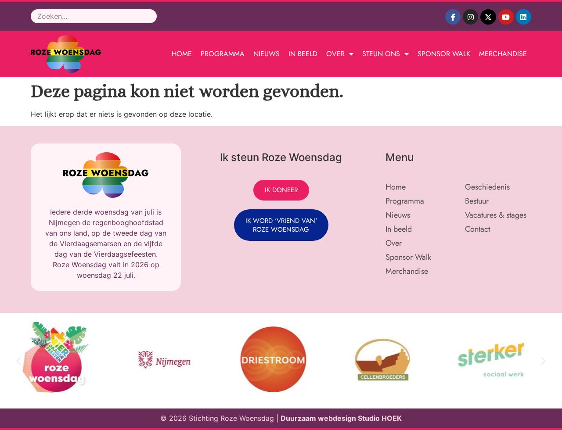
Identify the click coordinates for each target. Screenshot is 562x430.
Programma (223, 54)
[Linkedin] (523, 17)
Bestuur (477, 201)
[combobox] (94, 16)
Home (182, 54)
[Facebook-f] (453, 17)
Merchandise (503, 54)
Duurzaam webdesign (319, 418)
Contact (477, 229)
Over (335, 54)
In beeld (302, 54)
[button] (18, 360)
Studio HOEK (380, 418)
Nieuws (266, 54)
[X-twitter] (488, 17)
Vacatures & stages (495, 215)
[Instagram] (470, 17)
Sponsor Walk (444, 54)
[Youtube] (506, 17)
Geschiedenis (487, 187)
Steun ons (381, 54)
